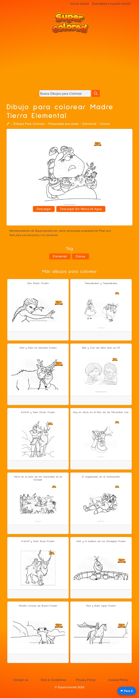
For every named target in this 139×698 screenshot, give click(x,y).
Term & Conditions (53, 680)
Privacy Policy (86, 680)
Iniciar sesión (80, 3)
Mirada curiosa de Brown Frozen (38, 606)
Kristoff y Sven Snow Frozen (38, 541)
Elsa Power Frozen (38, 283)
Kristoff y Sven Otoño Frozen (38, 412)
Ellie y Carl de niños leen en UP (101, 348)
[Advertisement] (69, 61)
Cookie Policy (118, 680)
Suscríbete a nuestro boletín (111, 3)
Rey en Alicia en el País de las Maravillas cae (101, 412)
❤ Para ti (127, 690)
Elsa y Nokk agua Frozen (101, 606)
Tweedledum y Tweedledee (101, 283)
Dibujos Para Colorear (29, 124)
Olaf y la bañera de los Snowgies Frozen (101, 541)
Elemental (89, 124)
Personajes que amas (63, 124)
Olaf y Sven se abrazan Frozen (38, 348)
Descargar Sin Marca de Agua (81, 209)
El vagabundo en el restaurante (101, 477)
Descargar (44, 209)
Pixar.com (105, 230)
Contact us (20, 680)
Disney (105, 124)
